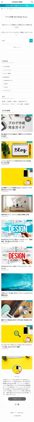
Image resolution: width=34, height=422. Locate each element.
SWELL (6, 83)
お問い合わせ (20, 412)
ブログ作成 (6, 66)
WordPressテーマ (8, 80)
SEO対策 (9, 101)
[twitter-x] (16, 404)
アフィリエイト (8, 70)
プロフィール (17, 399)
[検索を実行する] (31, 40)
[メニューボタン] (2, 2)
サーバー (13, 104)
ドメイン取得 (7, 73)
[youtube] (18, 404)
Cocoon (6, 87)
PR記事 (3, 101)
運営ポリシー (14, 412)
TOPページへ (17, 47)
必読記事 (27, 104)
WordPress (6, 77)
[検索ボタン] (32, 2)
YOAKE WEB (17, 2)
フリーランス (7, 90)
